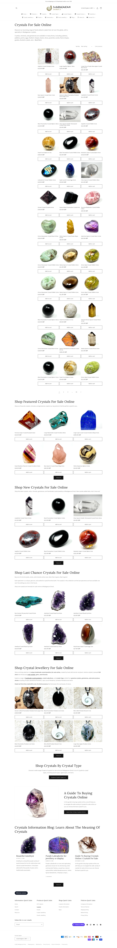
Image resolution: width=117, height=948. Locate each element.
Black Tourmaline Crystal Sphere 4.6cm (48, 319)
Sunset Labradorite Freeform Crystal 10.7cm (69, 349)
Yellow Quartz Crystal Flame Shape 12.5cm (69, 237)
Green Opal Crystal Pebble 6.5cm (90, 292)
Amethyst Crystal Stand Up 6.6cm (53, 613)
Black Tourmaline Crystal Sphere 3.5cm (48, 377)
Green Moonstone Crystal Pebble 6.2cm (48, 265)
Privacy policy (65, 944)
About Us (17, 912)
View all (58, 477)
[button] (16, 8)
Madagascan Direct (22, 944)
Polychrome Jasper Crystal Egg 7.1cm (83, 646)
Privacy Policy (84, 915)
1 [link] (59, 392)
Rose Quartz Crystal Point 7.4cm (46, 95)
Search (16, 907)
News (60, 909)
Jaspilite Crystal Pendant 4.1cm (46, 66)
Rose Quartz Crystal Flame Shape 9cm (54, 466)
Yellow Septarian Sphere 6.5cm (82, 466)
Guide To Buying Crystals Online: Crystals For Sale (86, 857)
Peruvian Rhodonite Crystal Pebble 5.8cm (90, 208)
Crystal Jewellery (41, 912)
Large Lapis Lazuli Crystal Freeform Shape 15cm (86, 432)
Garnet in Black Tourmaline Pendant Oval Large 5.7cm (69, 96)
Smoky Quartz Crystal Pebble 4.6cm (69, 265)
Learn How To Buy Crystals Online (76, 812)
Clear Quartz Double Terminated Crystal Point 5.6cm (68, 124)
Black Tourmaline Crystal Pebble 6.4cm (70, 152)
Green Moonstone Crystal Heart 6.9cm (48, 236)
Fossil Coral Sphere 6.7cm (44, 152)
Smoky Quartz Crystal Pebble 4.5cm (69, 292)
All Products (40, 904)
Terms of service (46, 944)
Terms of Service (85, 907)
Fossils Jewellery (41, 915)
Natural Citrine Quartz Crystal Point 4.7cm (91, 320)
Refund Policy (84, 912)
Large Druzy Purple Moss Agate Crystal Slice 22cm (91, 67)
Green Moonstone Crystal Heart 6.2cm (48, 348)
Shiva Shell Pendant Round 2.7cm (82, 710)
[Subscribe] (41, 924)
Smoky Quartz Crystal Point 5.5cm (90, 348)
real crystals (31, 674)
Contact (17, 909)
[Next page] (81, 392)
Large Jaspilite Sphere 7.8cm (67, 66)
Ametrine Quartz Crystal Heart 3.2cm (91, 236)
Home (16, 904)
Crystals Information (64, 904)
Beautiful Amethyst (25, 856)
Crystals (39, 907)
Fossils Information (64, 907)
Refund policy (39, 944)
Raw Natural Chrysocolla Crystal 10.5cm (25, 613)
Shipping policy (31, 944)
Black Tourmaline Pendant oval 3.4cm (54, 710)
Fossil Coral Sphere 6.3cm (66, 377)
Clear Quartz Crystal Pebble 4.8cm (90, 180)
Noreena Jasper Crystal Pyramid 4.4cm (25, 432)
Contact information (55, 944)
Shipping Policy (85, 909)
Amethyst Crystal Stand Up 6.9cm (82, 613)
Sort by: (78, 46)
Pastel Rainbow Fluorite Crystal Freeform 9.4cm (27, 466)
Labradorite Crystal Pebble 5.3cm (47, 180)
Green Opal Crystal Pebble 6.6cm (90, 377)
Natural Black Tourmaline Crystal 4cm (70, 207)
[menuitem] (24, 14)
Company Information (86, 904)
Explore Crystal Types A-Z (58, 777)
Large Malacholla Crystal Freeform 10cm (55, 432)
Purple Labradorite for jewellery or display (56, 857)
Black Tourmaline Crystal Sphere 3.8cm (48, 123)
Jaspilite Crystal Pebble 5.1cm (89, 123)
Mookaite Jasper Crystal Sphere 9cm (91, 152)
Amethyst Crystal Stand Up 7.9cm (53, 646)
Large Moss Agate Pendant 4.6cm (82, 744)
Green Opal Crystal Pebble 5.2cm (90, 265)
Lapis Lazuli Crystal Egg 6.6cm (68, 180)
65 (76, 392)
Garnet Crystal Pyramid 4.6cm (46, 207)
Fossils (38, 909)
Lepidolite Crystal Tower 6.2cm (89, 95)
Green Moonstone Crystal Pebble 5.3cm (48, 292)
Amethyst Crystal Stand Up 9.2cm (23, 646)
